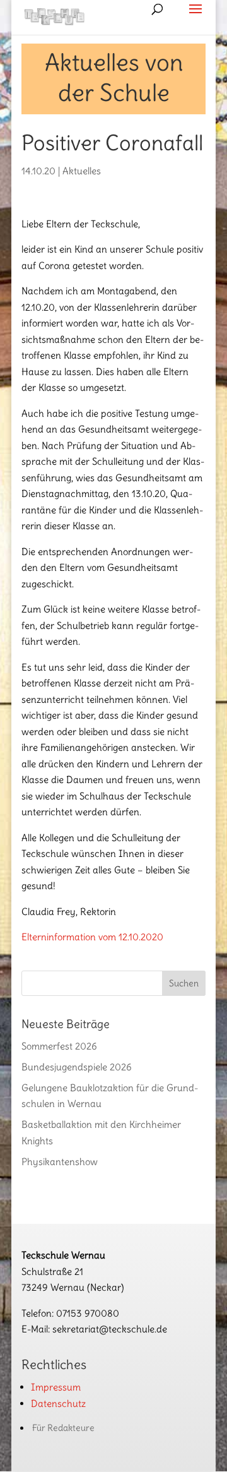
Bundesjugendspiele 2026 (76, 1067)
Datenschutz (58, 1403)
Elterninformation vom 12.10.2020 (92, 937)
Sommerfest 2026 (59, 1046)
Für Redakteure (63, 1427)
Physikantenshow (59, 1162)
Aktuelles (81, 171)
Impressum (56, 1387)
